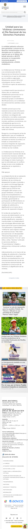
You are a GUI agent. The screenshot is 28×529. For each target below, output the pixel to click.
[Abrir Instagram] (21, 518)
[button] (6, 1)
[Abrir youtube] (7, 518)
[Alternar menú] (24, 6)
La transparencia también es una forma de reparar (13, 363)
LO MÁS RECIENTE (12, 288)
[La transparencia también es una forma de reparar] (14, 352)
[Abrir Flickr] (18, 518)
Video (19, 303)
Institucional (7, 303)
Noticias (4, 16)
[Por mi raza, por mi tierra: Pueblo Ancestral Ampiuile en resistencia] (14, 374)
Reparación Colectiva (14, 333)
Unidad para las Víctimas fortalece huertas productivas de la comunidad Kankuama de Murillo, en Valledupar (13, 339)
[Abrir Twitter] (10, 518)
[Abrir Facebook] (14, 518)
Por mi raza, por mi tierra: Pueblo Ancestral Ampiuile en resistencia (14, 386)
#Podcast (5, 381)
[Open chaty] (25, 526)
